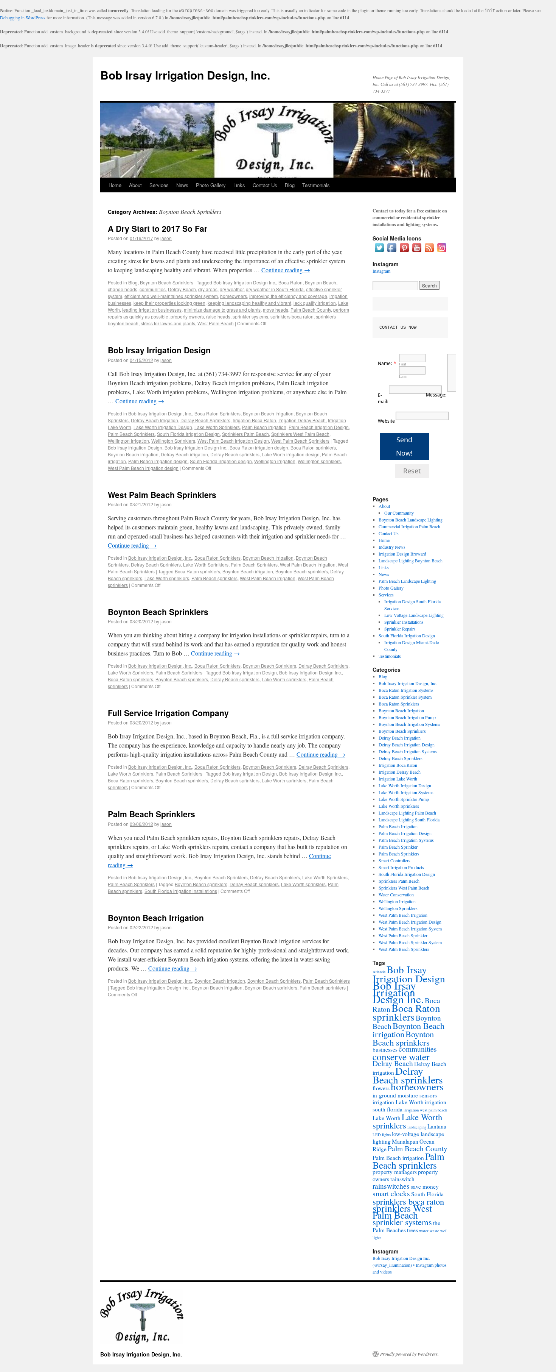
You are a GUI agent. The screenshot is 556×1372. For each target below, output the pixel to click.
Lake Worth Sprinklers (217, 427)
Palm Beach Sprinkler (398, 847)
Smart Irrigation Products (401, 867)
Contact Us (265, 185)
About (135, 185)
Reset (412, 470)
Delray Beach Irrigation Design (407, 744)
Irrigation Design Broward (402, 554)
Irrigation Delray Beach (302, 420)
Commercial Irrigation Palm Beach (409, 526)
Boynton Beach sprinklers (301, 571)
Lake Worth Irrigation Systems (406, 792)
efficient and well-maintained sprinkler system (171, 296)
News (182, 185)
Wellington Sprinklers (173, 440)
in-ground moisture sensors (405, 1095)
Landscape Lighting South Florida (409, 819)
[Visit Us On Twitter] (379, 252)
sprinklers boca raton (292, 316)
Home (115, 185)
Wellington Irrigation (128, 440)
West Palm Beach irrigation (267, 578)
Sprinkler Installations (404, 622)
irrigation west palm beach (425, 1110)
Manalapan (405, 1141)
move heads (275, 309)
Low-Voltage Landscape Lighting (414, 615)
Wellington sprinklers (319, 461)
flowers (381, 1088)
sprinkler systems (250, 316)
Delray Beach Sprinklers (205, 420)
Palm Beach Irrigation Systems (406, 840)
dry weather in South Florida (275, 289)
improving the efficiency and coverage (288, 296)
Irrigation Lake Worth (398, 779)
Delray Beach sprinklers (234, 454)
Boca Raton (290, 282)
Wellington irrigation (274, 461)
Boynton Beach (320, 282)
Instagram (381, 271)
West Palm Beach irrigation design (143, 468)
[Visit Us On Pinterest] (404, 252)
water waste (429, 1230)
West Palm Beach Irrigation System (410, 929)
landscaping (416, 1127)
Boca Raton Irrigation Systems (406, 690)
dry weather (232, 289)
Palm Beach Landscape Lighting (407, 581)
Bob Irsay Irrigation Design (159, 350)
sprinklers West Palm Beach (402, 1211)
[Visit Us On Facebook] (391, 252)
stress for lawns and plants (168, 323)
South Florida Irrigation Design (188, 434)
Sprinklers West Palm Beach (300, 434)
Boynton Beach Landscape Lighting (411, 520)
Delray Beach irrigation (184, 454)
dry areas (207, 289)
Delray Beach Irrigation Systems (408, 751)
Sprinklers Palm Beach (245, 434)
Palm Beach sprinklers (214, 578)
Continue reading (285, 270)
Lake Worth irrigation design (291, 454)
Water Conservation (396, 894)
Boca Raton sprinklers (313, 447)
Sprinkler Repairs (400, 629)
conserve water (401, 1056)
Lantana (436, 1126)
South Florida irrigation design (221, 461)
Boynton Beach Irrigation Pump (407, 717)
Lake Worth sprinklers (166, 578)
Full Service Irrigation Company (168, 712)
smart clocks (391, 1193)
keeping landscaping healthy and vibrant (249, 303)
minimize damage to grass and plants (222, 309)
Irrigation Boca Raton (254, 420)
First (402, 364)
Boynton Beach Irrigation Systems (409, 724)
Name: (385, 363)
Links (239, 185)
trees (412, 1230)
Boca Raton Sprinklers (217, 413)
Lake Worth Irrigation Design (163, 427)
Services (159, 185)
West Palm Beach (215, 323)
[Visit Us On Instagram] (441, 252)
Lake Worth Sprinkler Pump (404, 799)
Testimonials (316, 185)
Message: (436, 395)
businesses (385, 1049)
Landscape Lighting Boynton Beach (411, 560)
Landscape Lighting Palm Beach (407, 813)
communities (153, 289)
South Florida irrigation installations (180, 891)
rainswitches (391, 1186)
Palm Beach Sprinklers (131, 434)
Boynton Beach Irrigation (268, 413)
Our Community (399, 513)
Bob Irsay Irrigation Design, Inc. (185, 75)
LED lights (382, 1134)
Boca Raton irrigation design (259, 447)
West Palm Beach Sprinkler (403, 935)
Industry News (392, 547)
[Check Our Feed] (429, 252)
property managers (395, 1171)
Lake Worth (387, 1118)
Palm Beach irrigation (398, 1157)
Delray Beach (182, 289)
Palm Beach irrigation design (158, 461)
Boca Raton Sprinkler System (405, 697)
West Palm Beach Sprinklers (300, 440)
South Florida (427, 1194)
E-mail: (383, 398)
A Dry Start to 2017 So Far (157, 228)
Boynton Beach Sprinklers (166, 282)
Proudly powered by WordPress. (409, 1354)
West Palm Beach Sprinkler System (410, 942)
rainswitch (402, 1179)
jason (166, 238)
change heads (122, 289)
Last (403, 377)
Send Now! (404, 446)
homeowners (233, 296)
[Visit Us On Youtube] (416, 252)
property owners (187, 316)
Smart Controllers (394, 860)
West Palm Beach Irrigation (307, 564)
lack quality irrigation (315, 303)
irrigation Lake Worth (398, 1102)
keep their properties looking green (169, 303)
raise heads (218, 316)
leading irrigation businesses (152, 309)
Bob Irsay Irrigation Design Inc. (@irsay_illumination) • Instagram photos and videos (410, 1265)
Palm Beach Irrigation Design (319, 427)
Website (386, 421)
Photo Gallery (211, 185)
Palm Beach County (310, 309)
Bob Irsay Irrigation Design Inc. (244, 282)
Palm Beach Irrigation (264, 427)
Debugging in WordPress (22, 17)
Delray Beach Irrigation (154, 420)
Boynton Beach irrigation (133, 454)
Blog (290, 185)
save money (425, 1186)
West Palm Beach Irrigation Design (233, 440)
